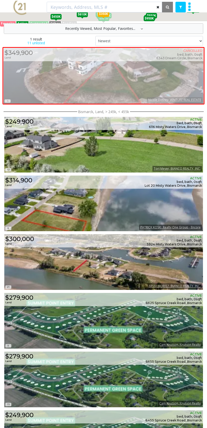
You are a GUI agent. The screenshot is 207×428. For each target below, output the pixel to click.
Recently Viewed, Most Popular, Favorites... (100, 28)
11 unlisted (36, 42)
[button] (103, 14)
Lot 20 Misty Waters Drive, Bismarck (173, 185)
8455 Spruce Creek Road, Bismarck (173, 420)
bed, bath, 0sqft (189, 123)
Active (196, 119)
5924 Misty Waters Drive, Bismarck (174, 244)
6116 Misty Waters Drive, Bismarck (175, 127)
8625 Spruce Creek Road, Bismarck (174, 303)
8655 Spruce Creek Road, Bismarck (174, 361)
